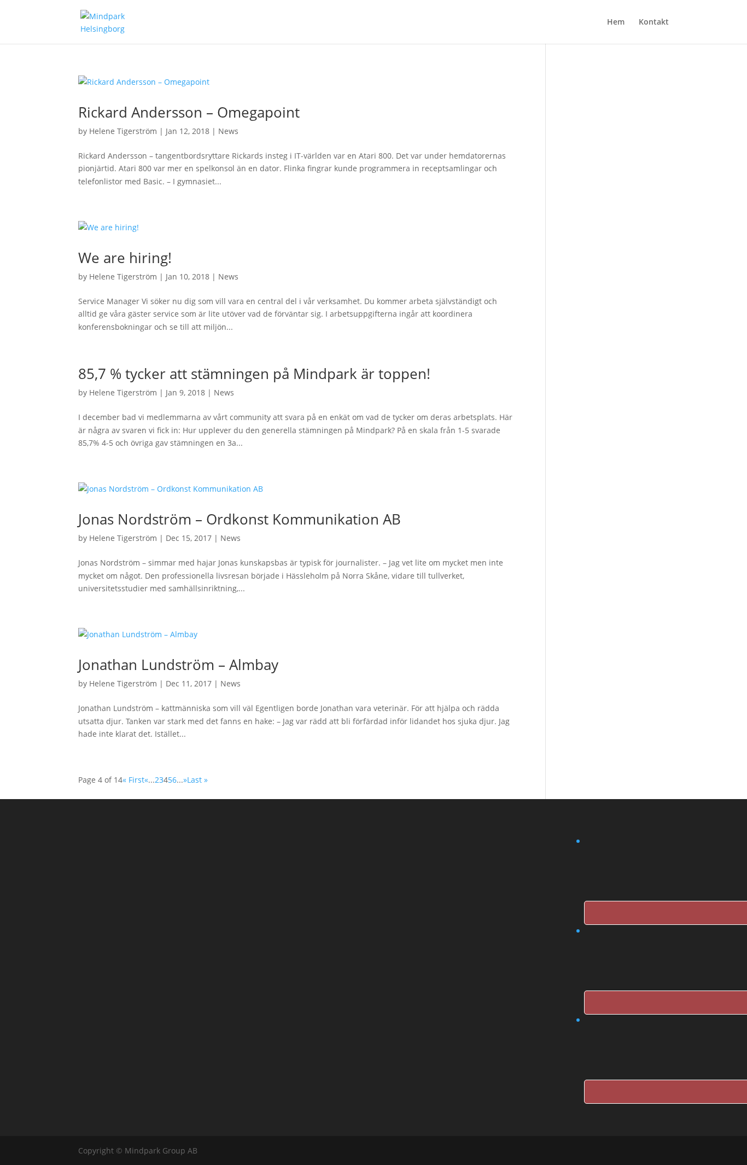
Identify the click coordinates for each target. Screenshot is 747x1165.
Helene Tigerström (123, 131)
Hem (616, 22)
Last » (197, 779)
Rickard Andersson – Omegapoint (189, 112)
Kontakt (654, 22)
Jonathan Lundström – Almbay (178, 664)
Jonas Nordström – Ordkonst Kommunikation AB (239, 519)
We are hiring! (125, 257)
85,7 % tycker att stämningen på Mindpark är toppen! (254, 373)
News (228, 131)
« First (133, 779)
